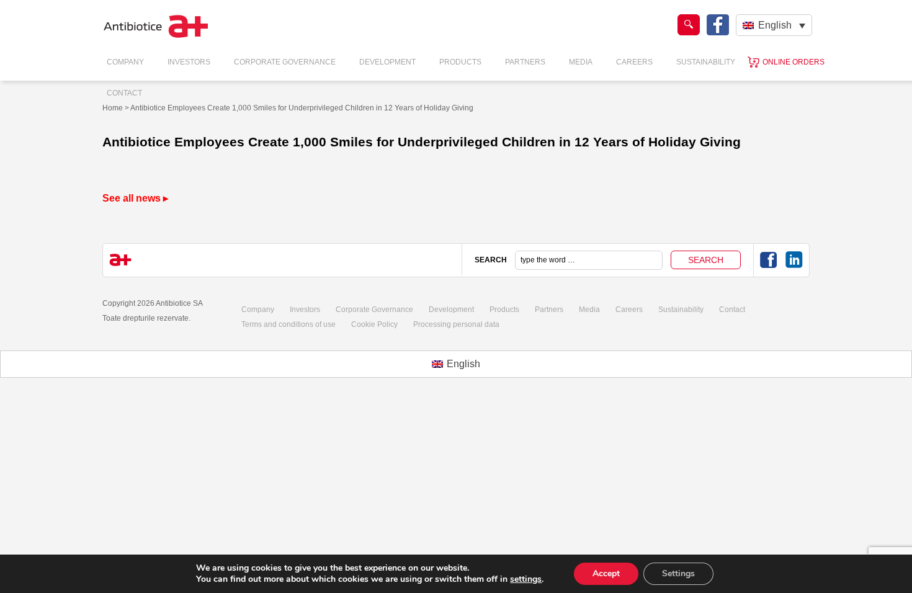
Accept (606, 573)
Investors (189, 62)
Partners (525, 62)
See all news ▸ (135, 198)
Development (387, 62)
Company (125, 62)
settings (526, 579)
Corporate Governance (285, 62)
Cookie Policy (374, 324)
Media (580, 62)
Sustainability (705, 62)
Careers (634, 62)
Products (460, 62)
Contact (124, 93)
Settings (678, 573)
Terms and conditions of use (288, 324)
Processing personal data (456, 324)
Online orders (793, 62)
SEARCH (491, 260)
